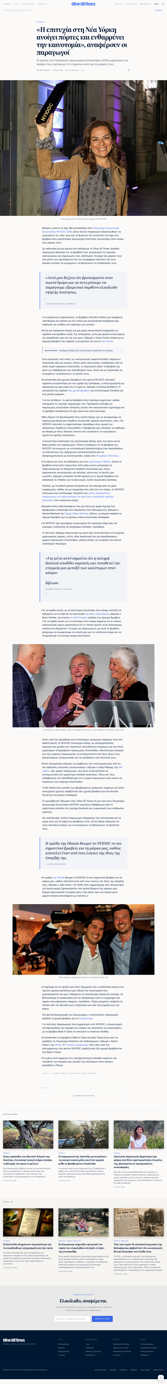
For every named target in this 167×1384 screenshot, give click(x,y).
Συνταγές (130, 4)
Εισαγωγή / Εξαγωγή (93, 1351)
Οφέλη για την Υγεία (121, 1348)
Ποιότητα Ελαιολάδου (121, 1344)
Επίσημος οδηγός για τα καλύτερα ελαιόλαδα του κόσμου (86, 350)
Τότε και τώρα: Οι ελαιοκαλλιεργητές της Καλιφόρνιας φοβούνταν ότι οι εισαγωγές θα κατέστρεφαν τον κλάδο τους (138, 1247)
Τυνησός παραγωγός (77, 1044)
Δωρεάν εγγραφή (102, 1319)
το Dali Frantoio (78, 617)
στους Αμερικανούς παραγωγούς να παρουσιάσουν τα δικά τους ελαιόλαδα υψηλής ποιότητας (78, 497)
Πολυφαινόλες (63, 1344)
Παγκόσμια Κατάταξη (149, 1348)
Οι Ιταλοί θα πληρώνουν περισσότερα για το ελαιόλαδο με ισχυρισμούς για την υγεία (28, 1246)
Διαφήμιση (123, 1370)
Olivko (58, 1044)
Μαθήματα (145, 4)
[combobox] (79, 10)
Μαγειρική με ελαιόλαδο (122, 1351)
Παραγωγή (42, 4)
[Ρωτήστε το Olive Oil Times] (161, 1378)
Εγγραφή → (159, 10)
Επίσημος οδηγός (147, 1351)
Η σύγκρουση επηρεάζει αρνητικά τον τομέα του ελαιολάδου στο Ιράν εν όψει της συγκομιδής (81, 1247)
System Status (158, 1370)
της (54, 877)
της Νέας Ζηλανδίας (96, 614)
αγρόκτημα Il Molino (100, 461)
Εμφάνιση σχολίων (85, 1096)
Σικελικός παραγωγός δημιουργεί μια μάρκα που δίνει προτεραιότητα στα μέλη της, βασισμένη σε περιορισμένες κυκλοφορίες (138, 1162)
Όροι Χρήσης (145, 1370)
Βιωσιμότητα (90, 1355)
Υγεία (16, 4)
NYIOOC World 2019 (77, 1073)
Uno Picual (107, 341)
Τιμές (88, 1344)
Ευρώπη (6, 1241)
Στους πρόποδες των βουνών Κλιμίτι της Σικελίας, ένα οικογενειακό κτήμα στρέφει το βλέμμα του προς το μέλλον (27, 1160)
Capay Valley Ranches (77, 513)
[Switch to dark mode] (163, 4)
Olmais (60, 877)
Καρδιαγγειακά (63, 1351)
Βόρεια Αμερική (121, 1241)
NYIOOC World (60, 1073)
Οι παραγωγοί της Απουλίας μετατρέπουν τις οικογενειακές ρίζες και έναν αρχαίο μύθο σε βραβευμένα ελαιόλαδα (82, 1160)
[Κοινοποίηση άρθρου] (128, 70)
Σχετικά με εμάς (100, 1370)
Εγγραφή (112, 1370)
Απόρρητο (133, 1370)
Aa (82, 70)
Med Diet (61, 1348)
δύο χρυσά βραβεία (79, 390)
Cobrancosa (85, 1018)
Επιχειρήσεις (28, 4)
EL (158, 4)
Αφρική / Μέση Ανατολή (69, 1241)
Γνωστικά (61, 1355)
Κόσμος (7, 4)
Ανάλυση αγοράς (147, 1344)
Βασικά (119, 4)
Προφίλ (6, 1153)
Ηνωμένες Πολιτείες (107, 455)
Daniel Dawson (45, 70)
